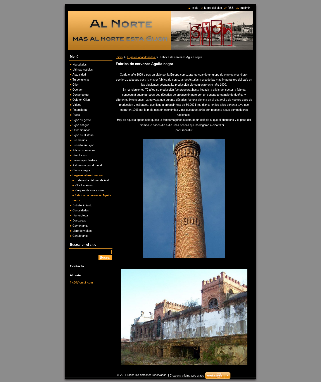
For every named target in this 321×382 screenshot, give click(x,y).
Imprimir (245, 7)
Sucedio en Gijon (83, 145)
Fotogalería (79, 109)
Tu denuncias (81, 79)
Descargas (79, 220)
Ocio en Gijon (81, 99)
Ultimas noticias (82, 69)
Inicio (119, 57)
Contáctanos (80, 235)
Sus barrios (79, 140)
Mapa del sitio (213, 7)
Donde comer (80, 94)
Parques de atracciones (90, 190)
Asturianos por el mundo (87, 165)
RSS (231, 7)
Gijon (75, 84)
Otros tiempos (81, 130)
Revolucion (79, 155)
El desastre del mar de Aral (92, 180)
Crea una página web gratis (187, 375)
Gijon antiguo (80, 125)
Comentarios (80, 225)
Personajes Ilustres (84, 160)
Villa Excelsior (84, 185)
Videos (76, 104)
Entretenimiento (82, 205)
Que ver (77, 89)
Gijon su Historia (82, 135)
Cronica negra (81, 170)
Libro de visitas (82, 230)
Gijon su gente (81, 120)
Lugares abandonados (141, 57)
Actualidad (79, 74)
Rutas (76, 114)
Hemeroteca (80, 215)
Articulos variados (83, 150)
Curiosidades (80, 210)
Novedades (79, 64)
